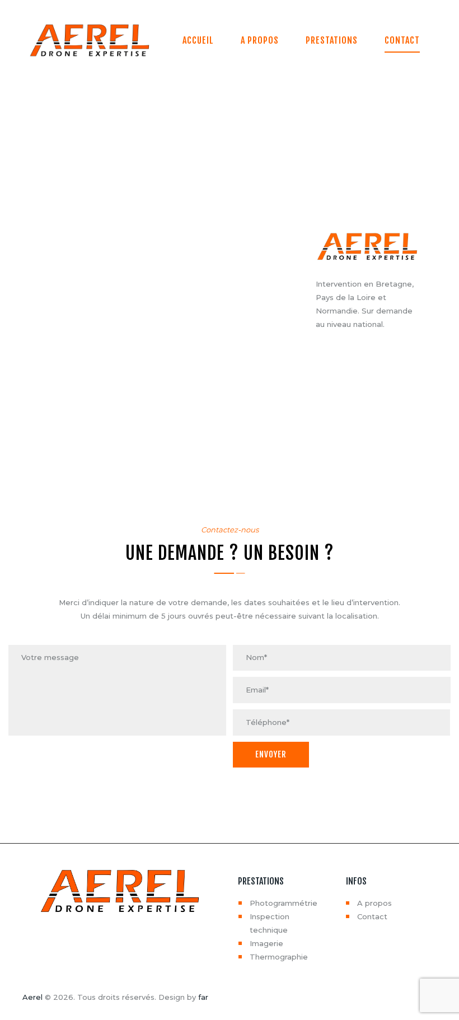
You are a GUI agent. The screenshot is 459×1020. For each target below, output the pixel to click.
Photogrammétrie (283, 903)
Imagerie (266, 943)
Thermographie (279, 956)
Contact (372, 916)
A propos (374, 903)
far (203, 997)
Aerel (32, 997)
